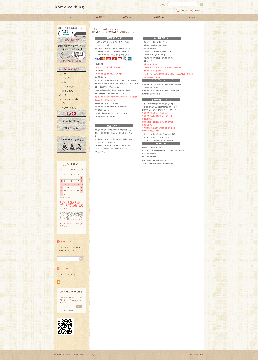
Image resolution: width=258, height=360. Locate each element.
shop (93, 355)
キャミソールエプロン (66, 250)
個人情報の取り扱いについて (62, 355)
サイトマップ (189, 17)
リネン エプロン (81, 247)
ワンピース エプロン (66, 247)
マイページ (185, 10)
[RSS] (58, 282)
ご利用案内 (99, 17)
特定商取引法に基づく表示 (81, 355)
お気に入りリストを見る (67, 274)
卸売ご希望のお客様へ (197, 354)
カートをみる (199, 10)
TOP (69, 17)
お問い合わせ (129, 17)
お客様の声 (159, 17)
